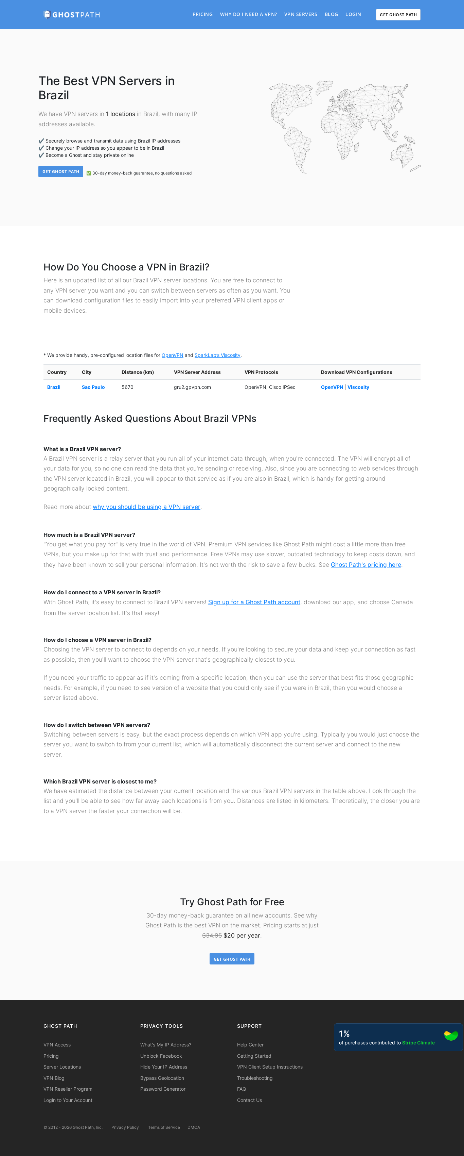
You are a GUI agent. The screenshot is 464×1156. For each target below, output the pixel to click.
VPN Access (57, 1044)
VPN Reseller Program (67, 1089)
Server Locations (62, 1067)
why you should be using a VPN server (146, 506)
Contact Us (249, 1100)
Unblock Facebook (161, 1056)
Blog (331, 14)
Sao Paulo (93, 387)
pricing (203, 14)
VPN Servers (301, 14)
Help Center (250, 1044)
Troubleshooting (255, 1078)
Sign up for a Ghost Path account (254, 602)
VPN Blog (54, 1078)
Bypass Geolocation (162, 1078)
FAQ (241, 1089)
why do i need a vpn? (248, 14)
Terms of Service (164, 1127)
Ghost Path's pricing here (366, 564)
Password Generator (162, 1089)
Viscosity (358, 387)
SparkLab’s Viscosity (217, 355)
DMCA (194, 1127)
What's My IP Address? (165, 1044)
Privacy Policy (125, 1127)
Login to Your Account (67, 1100)
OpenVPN (172, 355)
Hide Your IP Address (163, 1067)
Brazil (53, 387)
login (353, 14)
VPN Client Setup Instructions (270, 1067)
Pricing (51, 1056)
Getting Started (254, 1056)
